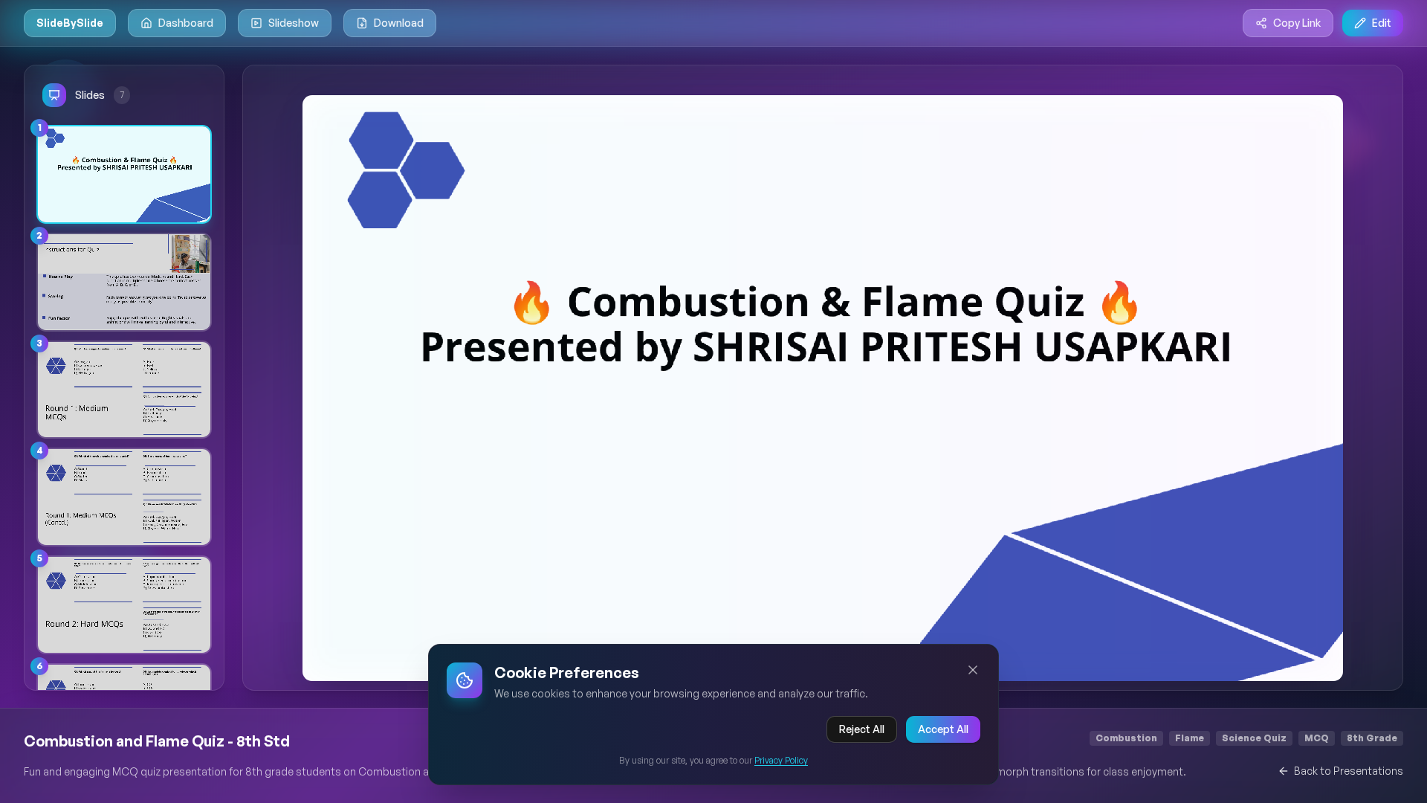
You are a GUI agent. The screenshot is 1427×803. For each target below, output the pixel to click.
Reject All (861, 729)
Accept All (943, 729)
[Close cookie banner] (973, 670)
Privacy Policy (781, 760)
